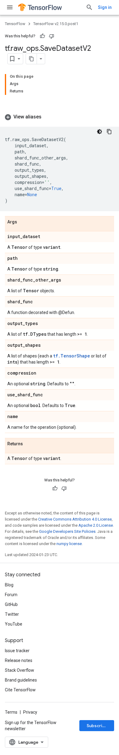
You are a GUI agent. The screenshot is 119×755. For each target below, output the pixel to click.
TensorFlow (15, 23)
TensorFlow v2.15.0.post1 (55, 23)
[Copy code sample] (109, 131)
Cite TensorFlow (20, 689)
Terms (11, 712)
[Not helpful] (51, 36)
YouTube (13, 624)
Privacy (30, 712)
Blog (9, 584)
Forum (11, 594)
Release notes (18, 660)
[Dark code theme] (99, 131)
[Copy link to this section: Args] (23, 222)
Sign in (105, 7)
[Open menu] (10, 7)
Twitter (12, 614)
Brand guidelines (21, 680)
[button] (59, 117)
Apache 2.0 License (95, 525)
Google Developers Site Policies (67, 531)
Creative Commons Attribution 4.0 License (75, 519)
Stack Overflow (19, 670)
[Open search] (89, 7)
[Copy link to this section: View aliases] (47, 117)
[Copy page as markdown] (31, 59)
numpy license (69, 543)
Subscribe (97, 725)
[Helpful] (42, 36)
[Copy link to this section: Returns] (29, 444)
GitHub (11, 604)
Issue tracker (17, 650)
